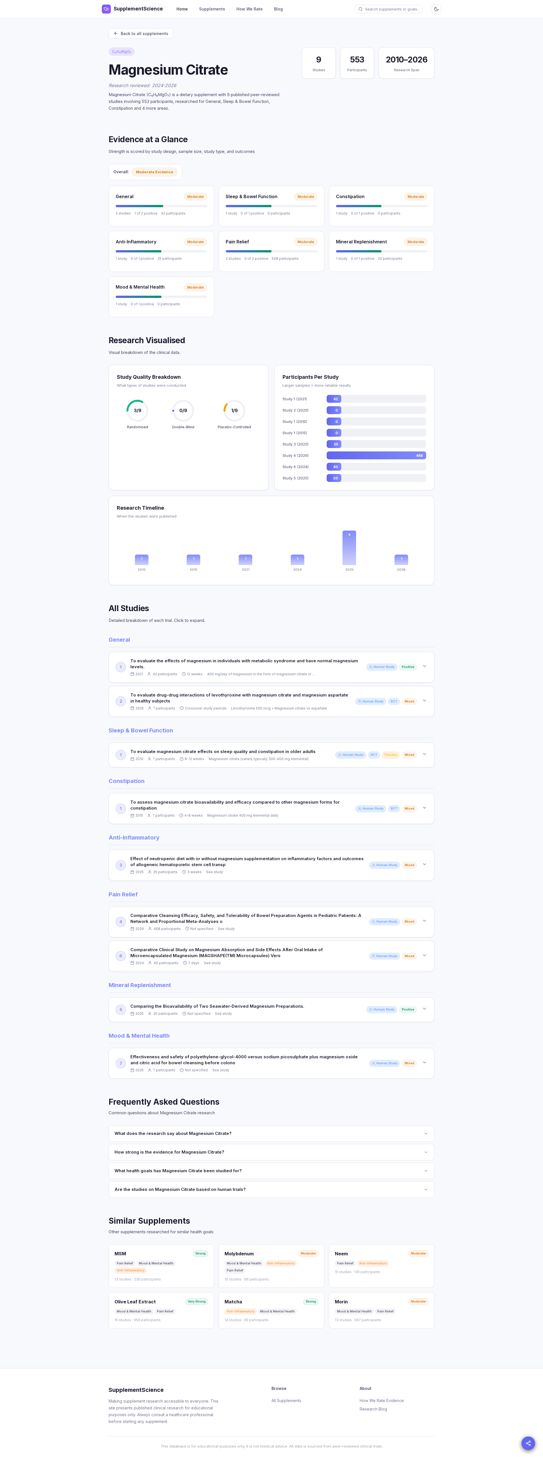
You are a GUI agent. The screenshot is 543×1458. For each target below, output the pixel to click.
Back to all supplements (144, 33)
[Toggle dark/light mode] (436, 9)
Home (182, 9)
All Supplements (286, 1400)
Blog (278, 9)
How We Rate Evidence (382, 1400)
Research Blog (373, 1409)
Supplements (212, 9)
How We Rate (249, 9)
